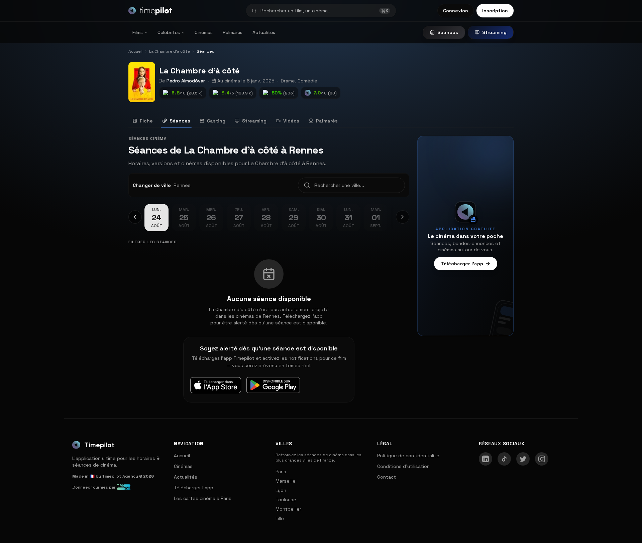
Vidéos (291, 121)
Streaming (494, 32)
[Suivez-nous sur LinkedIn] (485, 459)
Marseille (286, 481)
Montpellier (288, 509)
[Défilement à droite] (402, 217)
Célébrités (168, 32)
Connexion (455, 11)
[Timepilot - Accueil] (150, 10)
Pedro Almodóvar (186, 81)
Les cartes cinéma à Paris (202, 498)
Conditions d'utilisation (403, 466)
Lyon (281, 490)
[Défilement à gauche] (135, 217)
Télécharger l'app (462, 264)
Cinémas (204, 32)
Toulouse (286, 500)
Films (137, 32)
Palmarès (232, 32)
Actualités (263, 32)
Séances (447, 32)
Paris (281, 472)
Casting (216, 121)
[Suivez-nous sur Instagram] (541, 459)
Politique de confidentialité (408, 456)
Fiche (146, 121)
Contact (386, 477)
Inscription (495, 11)
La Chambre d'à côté (199, 70)
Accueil (182, 456)
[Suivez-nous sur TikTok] (504, 459)
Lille (280, 518)
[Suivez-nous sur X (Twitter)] (523, 459)
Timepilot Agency (120, 476)
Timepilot (99, 445)
